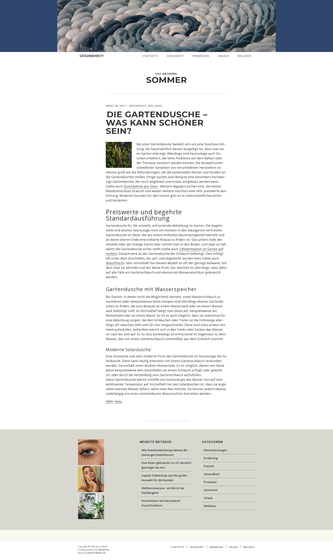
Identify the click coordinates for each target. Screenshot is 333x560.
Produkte (210, 482)
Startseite (150, 56)
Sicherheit (211, 490)
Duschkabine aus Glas (140, 186)
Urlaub (223, 56)
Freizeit (209, 466)
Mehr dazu (114, 401)
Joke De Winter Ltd (96, 552)
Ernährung (201, 56)
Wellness (244, 56)
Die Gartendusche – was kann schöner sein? (156, 122)
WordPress (104, 549)
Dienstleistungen (215, 450)
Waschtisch (114, 263)
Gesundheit (175, 56)
